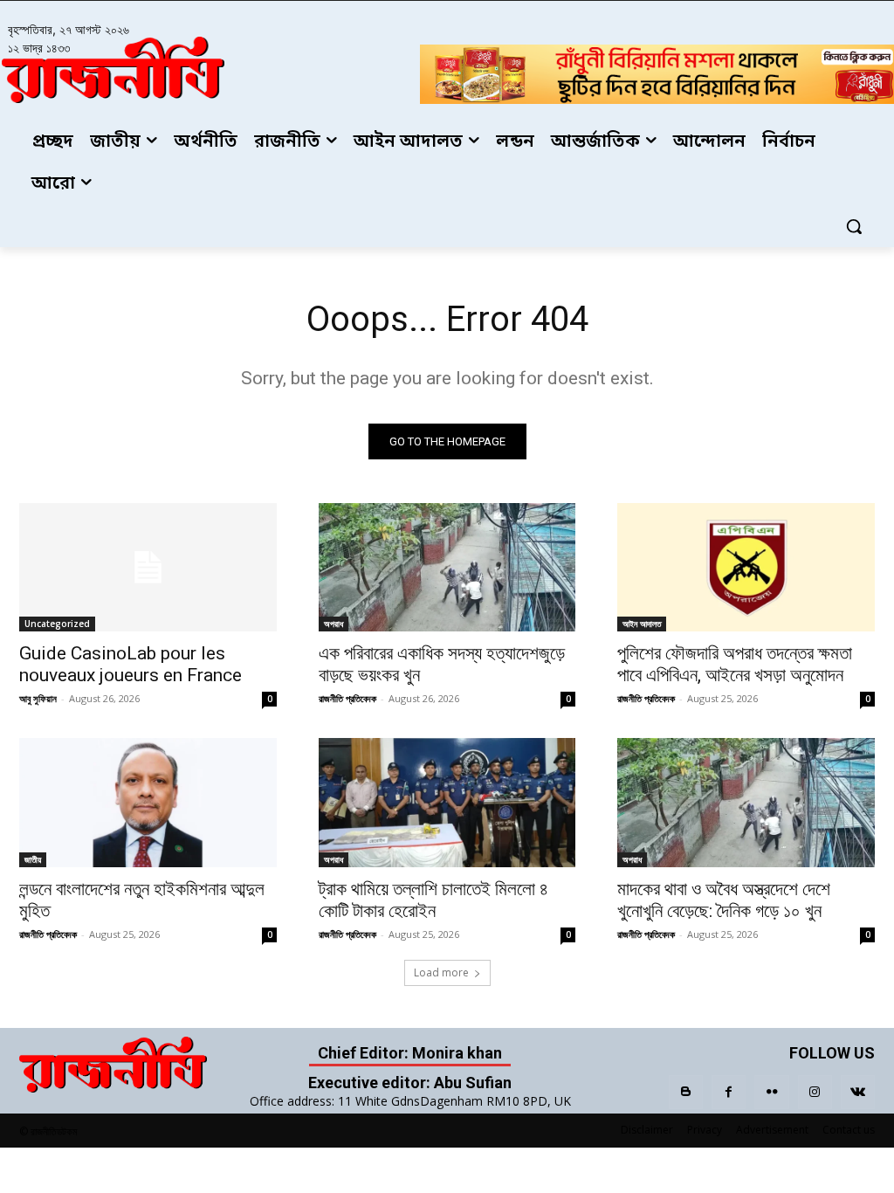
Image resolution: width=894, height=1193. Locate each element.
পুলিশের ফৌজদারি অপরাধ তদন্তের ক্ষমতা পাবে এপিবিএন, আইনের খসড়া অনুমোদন (734, 664)
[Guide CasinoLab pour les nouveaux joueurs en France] (148, 567)
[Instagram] (815, 1092)
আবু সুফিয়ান (38, 698)
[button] (854, 226)
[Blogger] (686, 1092)
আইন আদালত (641, 623)
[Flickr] (771, 1092)
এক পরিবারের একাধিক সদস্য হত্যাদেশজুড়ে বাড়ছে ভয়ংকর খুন (442, 664)
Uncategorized (57, 623)
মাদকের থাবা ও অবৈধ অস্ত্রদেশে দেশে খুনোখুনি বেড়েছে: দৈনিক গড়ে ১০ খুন (723, 900)
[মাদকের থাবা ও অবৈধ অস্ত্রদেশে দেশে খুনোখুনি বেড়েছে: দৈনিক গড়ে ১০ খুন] (746, 802)
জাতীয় (32, 859)
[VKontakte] (858, 1092)
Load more (441, 972)
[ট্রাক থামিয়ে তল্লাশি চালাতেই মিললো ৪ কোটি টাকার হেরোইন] (447, 802)
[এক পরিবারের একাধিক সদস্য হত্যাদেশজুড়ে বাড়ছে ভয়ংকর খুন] (447, 567)
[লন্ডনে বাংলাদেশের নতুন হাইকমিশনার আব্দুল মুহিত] (148, 802)
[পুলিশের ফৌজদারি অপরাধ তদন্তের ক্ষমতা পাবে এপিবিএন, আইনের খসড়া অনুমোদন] (746, 567)
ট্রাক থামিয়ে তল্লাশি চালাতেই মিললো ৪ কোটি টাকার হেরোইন (433, 900)
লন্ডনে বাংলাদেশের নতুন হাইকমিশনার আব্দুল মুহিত (142, 900)
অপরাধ (333, 623)
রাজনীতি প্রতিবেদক (347, 698)
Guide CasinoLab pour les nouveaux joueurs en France (130, 664)
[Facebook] (729, 1092)
